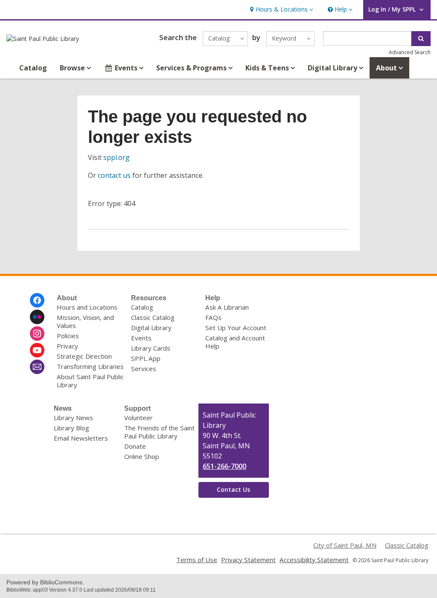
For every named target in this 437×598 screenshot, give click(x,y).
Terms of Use (196, 559)
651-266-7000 (224, 466)
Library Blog (71, 428)
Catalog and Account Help (235, 342)
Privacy (67, 346)
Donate (135, 446)
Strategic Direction (84, 356)
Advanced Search (410, 52)
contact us (114, 175)
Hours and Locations (87, 307)
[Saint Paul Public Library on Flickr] (37, 317)
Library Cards (150, 348)
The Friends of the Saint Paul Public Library (159, 432)
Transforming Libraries (90, 366)
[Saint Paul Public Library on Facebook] (37, 300)
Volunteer (138, 417)
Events (141, 338)
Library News (73, 417)
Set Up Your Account (235, 327)
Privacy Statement (248, 559)
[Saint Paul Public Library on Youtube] (37, 350)
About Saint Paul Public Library (90, 380)
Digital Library (151, 327)
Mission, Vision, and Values (85, 321)
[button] (280, 9)
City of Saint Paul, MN (344, 545)
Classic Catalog (153, 317)
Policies (68, 335)
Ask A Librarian (227, 307)
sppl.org (116, 157)
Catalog (33, 68)
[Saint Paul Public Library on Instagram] (37, 333)
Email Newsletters (81, 438)
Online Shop (141, 456)
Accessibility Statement (314, 559)
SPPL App (145, 358)
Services (143, 368)
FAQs (213, 317)
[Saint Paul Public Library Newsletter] (37, 367)
